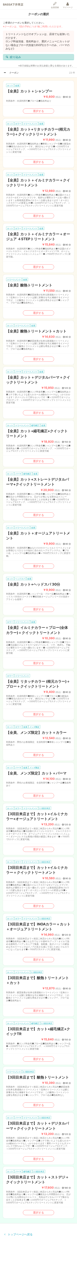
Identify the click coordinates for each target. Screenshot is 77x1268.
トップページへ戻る (20, 1234)
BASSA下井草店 (13, 4)
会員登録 (55, 7)
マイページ (68, 7)
